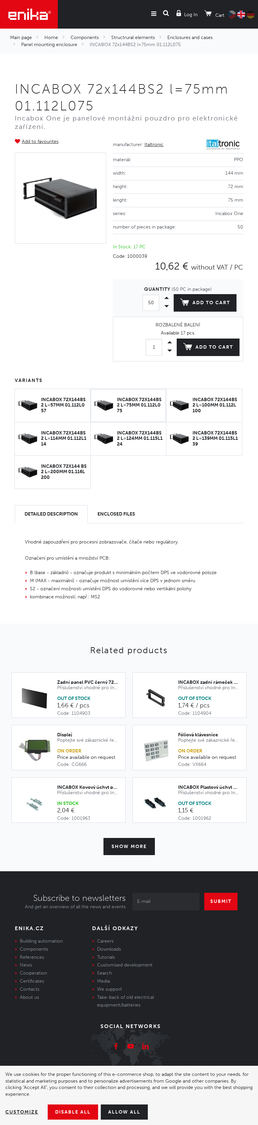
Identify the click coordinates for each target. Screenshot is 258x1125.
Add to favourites (40, 141)
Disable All (73, 1112)
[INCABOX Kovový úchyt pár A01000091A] (37, 803)
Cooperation (33, 973)
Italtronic (154, 144)
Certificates (32, 981)
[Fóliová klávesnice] (158, 750)
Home (51, 37)
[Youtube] (130, 1047)
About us (29, 997)
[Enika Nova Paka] (29, 14)
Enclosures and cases (190, 37)
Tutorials (106, 957)
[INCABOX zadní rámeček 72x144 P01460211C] (158, 698)
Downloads (109, 949)
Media (103, 981)
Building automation (41, 941)
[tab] (51, 514)
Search (104, 973)
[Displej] (37, 750)
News (26, 965)
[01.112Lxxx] (60, 198)
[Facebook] (116, 1047)
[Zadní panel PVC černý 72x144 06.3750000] (37, 698)
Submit (220, 901)
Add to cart (211, 303)
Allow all (124, 1112)
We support (109, 989)
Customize (21, 1112)
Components (85, 37)
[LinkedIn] (145, 1047)
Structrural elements (133, 37)
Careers (105, 941)
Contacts (29, 989)
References (32, 957)
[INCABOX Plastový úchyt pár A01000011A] (158, 803)
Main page (21, 37)
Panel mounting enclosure (49, 44)
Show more (129, 846)
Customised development (125, 965)
